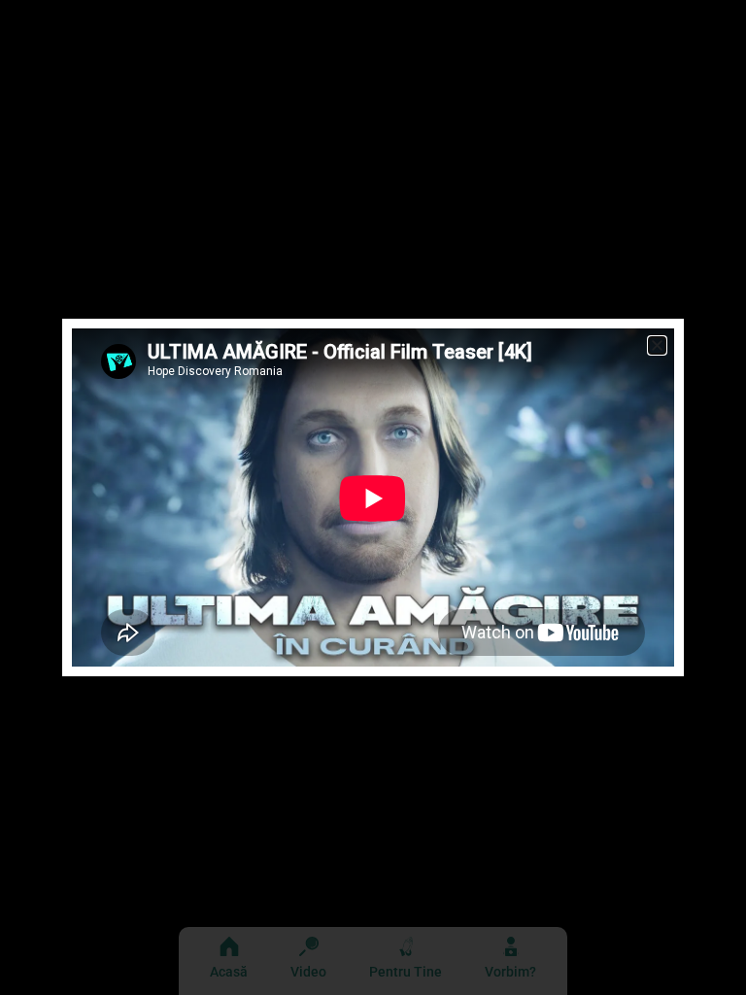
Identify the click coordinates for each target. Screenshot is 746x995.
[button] (657, 345)
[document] (373, 497)
